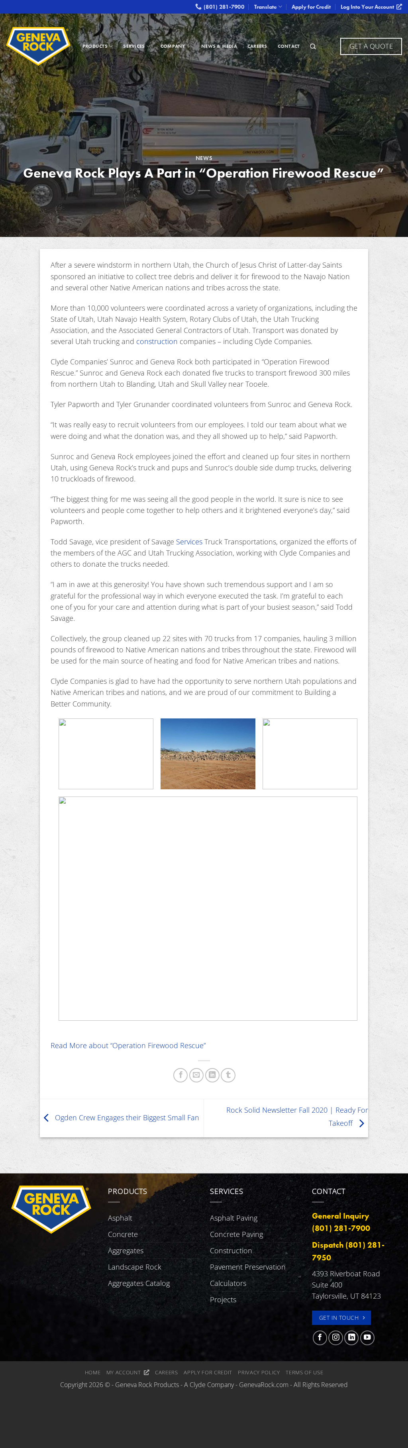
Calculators (228, 1283)
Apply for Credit (311, 6)
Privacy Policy (259, 1372)
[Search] (313, 46)
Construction (231, 1250)
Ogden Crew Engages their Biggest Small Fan (126, 1117)
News (204, 158)
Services (134, 46)
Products (95, 46)
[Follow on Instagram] (335, 1338)
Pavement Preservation (248, 1267)
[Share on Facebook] (180, 1075)
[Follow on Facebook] (320, 1338)
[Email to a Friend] (196, 1075)
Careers (257, 46)
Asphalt (120, 1218)
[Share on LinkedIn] (212, 1075)
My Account (125, 1372)
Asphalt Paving (233, 1218)
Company (173, 46)
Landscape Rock (134, 1267)
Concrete (123, 1234)
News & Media (219, 46)
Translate (265, 6)
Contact (289, 46)
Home (93, 1372)
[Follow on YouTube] (367, 1338)
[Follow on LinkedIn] (351, 1338)
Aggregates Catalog (139, 1283)
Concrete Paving (236, 1234)
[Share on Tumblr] (228, 1075)
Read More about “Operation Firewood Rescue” (128, 1045)
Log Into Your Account (368, 6)
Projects (223, 1299)
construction (157, 341)
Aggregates (125, 1250)
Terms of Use (304, 1372)
